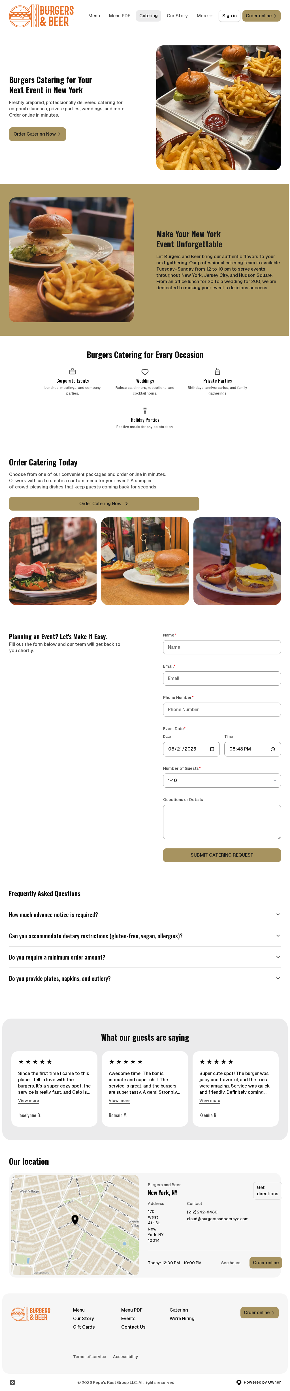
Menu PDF (119, 16)
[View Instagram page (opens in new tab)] (12, 1376)
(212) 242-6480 (202, 1206)
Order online (266, 1257)
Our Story (177, 16)
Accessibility (125, 1351)
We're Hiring (179, 1313)
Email (177, 666)
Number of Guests (190, 768)
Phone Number (186, 697)
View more (28, 1094)
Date (167, 736)
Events (127, 1313)
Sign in (229, 16)
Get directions (267, 1185)
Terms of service (89, 1351)
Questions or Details (183, 799)
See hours (230, 1257)
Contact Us (132, 1321)
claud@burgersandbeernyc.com (218, 1213)
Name (178, 635)
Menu (94, 16)
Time (228, 736)
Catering (148, 16)
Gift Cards (84, 1321)
